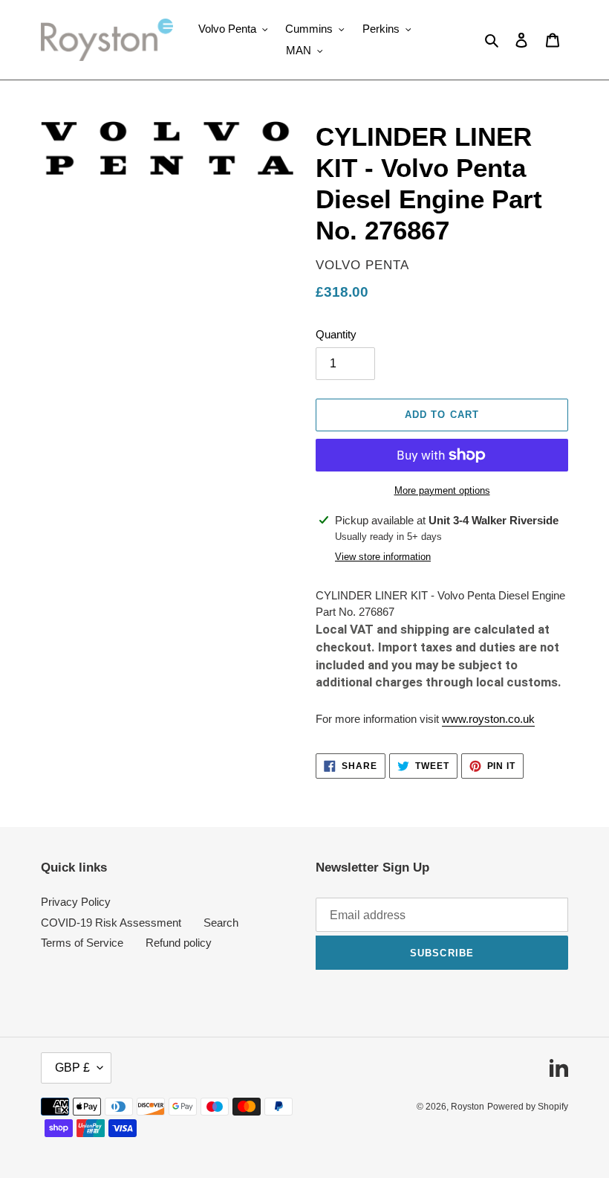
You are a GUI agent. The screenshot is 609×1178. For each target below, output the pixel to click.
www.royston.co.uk (488, 718)
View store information (383, 556)
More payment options (442, 490)
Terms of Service (82, 942)
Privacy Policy (76, 901)
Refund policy (179, 942)
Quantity (336, 334)
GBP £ (72, 1067)
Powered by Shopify (527, 1106)
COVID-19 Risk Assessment (111, 922)
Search (220, 922)
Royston (467, 1106)
